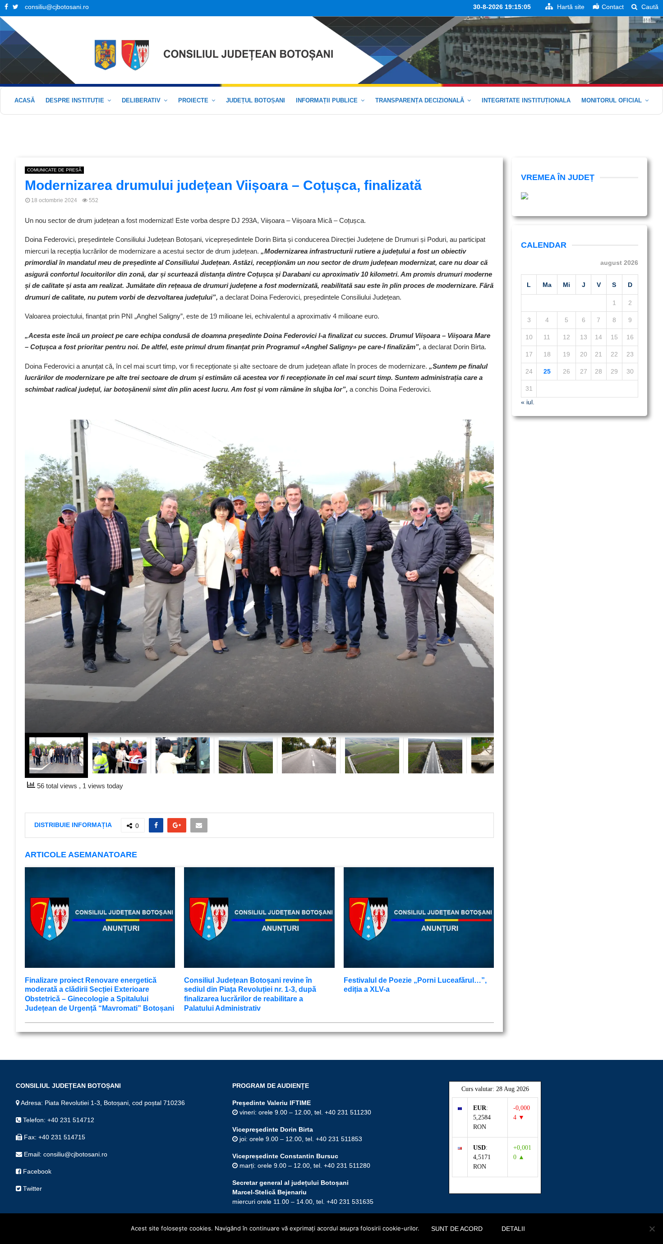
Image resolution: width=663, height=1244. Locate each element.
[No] (651, 1228)
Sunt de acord (457, 1228)
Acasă (24, 100)
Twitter (31, 1188)
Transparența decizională (419, 100)
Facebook (36, 1171)
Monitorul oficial (611, 100)
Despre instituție (75, 100)
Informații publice (327, 100)
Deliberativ (141, 100)
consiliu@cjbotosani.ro (57, 6)
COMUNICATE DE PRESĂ (54, 169)
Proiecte (193, 100)
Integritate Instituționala (526, 100)
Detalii (513, 1228)
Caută (649, 6)
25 (547, 371)
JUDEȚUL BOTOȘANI (255, 100)
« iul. (527, 402)
